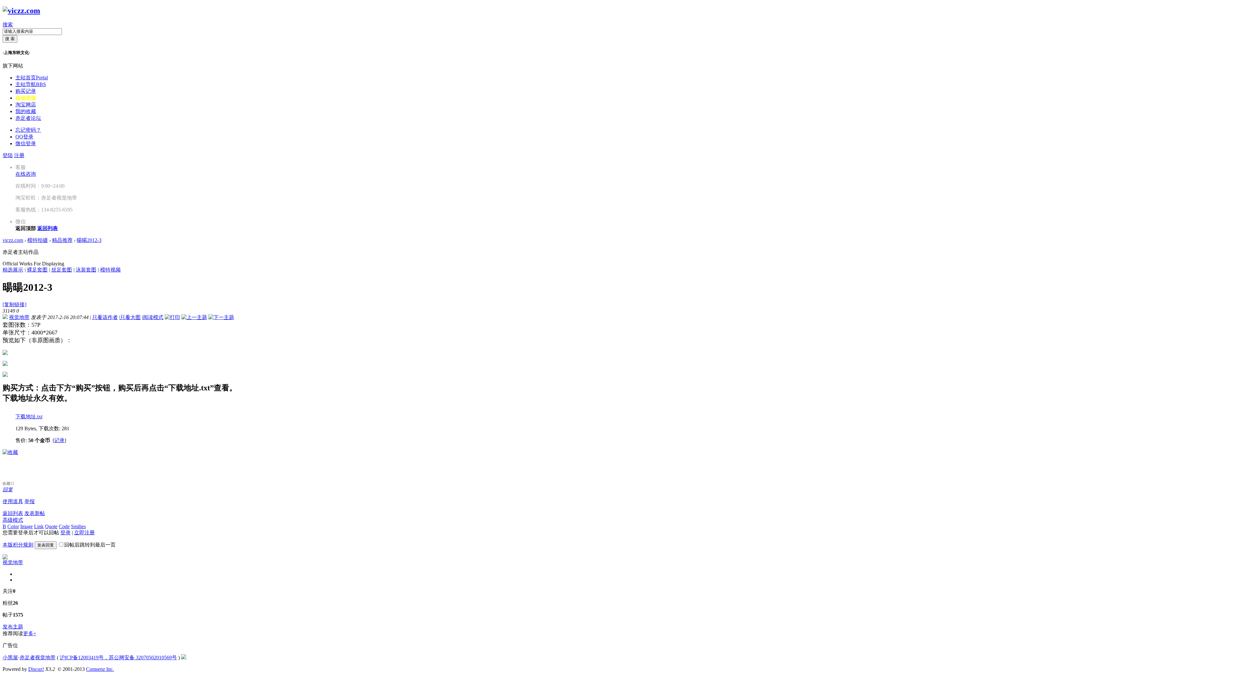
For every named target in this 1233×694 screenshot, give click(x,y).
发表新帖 (34, 513)
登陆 (8, 155)
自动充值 (25, 98)
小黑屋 (10, 657)
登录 (65, 532)
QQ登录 (24, 136)
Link (39, 526)
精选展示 (13, 269)
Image (26, 526)
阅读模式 (153, 317)
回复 (8, 489)
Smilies (78, 526)
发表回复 (45, 545)
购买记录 (25, 91)
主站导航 (30, 84)
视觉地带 (19, 317)
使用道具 (13, 501)
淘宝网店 (25, 104)
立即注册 (84, 532)
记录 (59, 440)
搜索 (8, 24)
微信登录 (25, 143)
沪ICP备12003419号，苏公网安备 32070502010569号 (118, 657)
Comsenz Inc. (100, 669)
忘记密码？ (28, 130)
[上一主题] (194, 317)
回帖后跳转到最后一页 (90, 544)
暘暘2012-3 (89, 240)
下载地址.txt (28, 416)
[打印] (172, 317)
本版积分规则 (18, 544)
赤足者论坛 (28, 118)
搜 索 (10, 38)
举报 (29, 501)
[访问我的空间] (5, 557)
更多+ (29, 633)
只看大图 (130, 317)
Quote (51, 526)
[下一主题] (221, 317)
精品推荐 (62, 240)
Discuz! (36, 669)
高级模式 (13, 520)
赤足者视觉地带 (38, 657)
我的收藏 (25, 111)
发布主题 (13, 626)
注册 (19, 155)
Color (13, 526)
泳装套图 (86, 269)
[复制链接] (14, 304)
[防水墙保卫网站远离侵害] (183, 657)
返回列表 (13, 513)
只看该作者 (105, 317)
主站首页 (31, 77)
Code (64, 526)
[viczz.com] (21, 10)
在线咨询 (25, 174)
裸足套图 (37, 269)
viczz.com (13, 240)
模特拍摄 (37, 240)
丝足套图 (61, 269)
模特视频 (110, 269)
